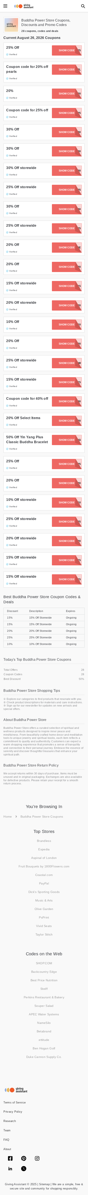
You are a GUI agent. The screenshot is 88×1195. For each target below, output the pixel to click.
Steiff (44, 988)
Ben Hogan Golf (44, 1048)
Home (7, 816)
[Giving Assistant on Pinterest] (23, 1159)
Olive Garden (44, 909)
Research (9, 1121)
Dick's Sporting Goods (44, 892)
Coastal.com (44, 875)
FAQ (6, 1139)
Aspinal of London (44, 858)
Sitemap (44, 1184)
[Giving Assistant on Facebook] (10, 1159)
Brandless (44, 841)
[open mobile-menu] (5, 6)
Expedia (44, 849)
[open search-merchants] (82, 6)
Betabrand (44, 1031)
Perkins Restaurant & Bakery (44, 997)
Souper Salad (44, 1005)
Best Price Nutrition (44, 980)
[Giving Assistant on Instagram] (37, 1159)
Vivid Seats (44, 926)
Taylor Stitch (44, 934)
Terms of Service (14, 1102)
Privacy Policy (12, 1111)
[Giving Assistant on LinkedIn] (10, 1169)
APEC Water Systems (44, 1014)
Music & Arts (44, 900)
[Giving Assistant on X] (23, 1169)
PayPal (44, 883)
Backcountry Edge (44, 971)
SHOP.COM (44, 963)
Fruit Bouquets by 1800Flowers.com (44, 866)
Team (6, 1130)
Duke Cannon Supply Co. (44, 1057)
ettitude (44, 1040)
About (7, 1149)
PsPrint (44, 917)
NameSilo (44, 1022)
